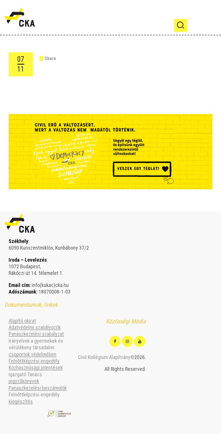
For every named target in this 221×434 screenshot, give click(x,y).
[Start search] (180, 25)
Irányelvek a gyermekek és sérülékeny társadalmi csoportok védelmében (36, 347)
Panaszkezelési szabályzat (36, 334)
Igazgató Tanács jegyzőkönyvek (25, 377)
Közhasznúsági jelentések (36, 367)
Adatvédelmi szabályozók (35, 327)
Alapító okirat (22, 321)
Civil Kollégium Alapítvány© (106, 357)
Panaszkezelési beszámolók (38, 388)
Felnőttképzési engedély (34, 361)
